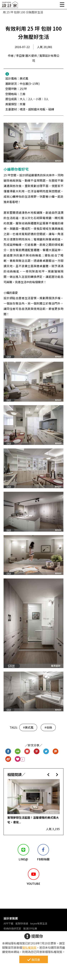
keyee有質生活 (38, 923)
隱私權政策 (29, 947)
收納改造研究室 (12, 928)
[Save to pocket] (27, 752)
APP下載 (8, 923)
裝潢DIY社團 (30, 928)
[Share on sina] (8, 759)
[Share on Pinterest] (37, 752)
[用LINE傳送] (18, 752)
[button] (48, 774)
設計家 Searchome (10, 6)
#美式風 (28, 727)
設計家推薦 (11, 918)
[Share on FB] (8, 752)
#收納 (48, 727)
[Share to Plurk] (56, 752)
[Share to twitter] (46, 752)
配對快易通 (22, 923)
